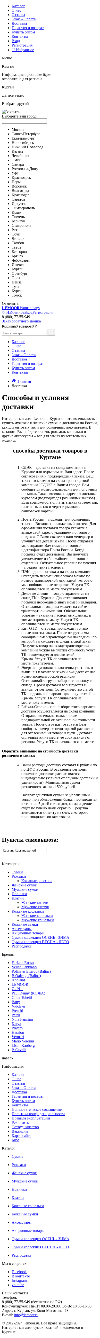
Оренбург (20, 273)
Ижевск (18, 265)
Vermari (18, 1037)
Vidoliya (18, 1006)
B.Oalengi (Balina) (26, 976)
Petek (16, 1015)
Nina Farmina (22, 1019)
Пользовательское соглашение (37, 1109)
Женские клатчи (34, 902)
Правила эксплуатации (31, 1118)
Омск (16, 160)
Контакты (20, 36)
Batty (16, 1002)
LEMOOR (20, 984)
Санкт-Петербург (26, 134)
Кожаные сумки (25, 924)
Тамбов (18, 243)
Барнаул (18, 221)
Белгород (19, 252)
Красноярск (21, 177)
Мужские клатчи (35, 907)
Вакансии (20, 1131)
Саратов (18, 199)
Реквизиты (21, 1122)
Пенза (17, 282)
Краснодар (20, 195)
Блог (15, 1140)
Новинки (19, 894)
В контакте (21, 1276)
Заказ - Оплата (24, 19)
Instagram (19, 1280)
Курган (18, 269)
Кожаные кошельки (28, 911)
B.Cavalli (19, 1050)
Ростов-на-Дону (25, 169)
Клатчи (18, 898)
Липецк (18, 238)
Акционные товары (28, 933)
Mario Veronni (23, 1041)
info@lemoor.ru (26, 1315)
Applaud (18, 980)
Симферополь (23, 208)
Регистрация (22, 45)
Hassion (18, 1032)
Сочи (16, 234)
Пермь (17, 182)
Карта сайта (21, 1136)
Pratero (17, 1028)
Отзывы (18, 15)
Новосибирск (23, 143)
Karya (16, 1024)
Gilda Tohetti (22, 997)
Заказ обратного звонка (21, 321)
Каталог (18, 6)
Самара (18, 164)
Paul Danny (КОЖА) (28, 993)
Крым (16, 212)
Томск (17, 295)
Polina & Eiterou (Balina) (31, 971)
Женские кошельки (37, 916)
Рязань (17, 230)
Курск (17, 291)
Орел (16, 278)
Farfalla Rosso (23, 963)
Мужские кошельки (37, 920)
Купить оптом (23, 32)
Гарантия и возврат (28, 28)
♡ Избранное (23, 50)
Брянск (17, 256)
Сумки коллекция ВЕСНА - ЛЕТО (40, 942)
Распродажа (21, 946)
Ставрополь (21, 225)
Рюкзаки (19, 876)
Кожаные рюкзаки (36, 881)
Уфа (15, 173)
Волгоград (20, 190)
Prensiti (17, 1011)
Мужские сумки (25, 889)
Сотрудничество (25, 1127)
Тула (15, 286)
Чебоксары (21, 260)
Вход (16, 41)
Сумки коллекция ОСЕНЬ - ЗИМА (40, 937)
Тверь (16, 247)
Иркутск (19, 204)
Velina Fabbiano (24, 967)
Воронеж (19, 186)
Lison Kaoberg (23, 1045)
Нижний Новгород (27, 147)
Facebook (19, 1272)
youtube (18, 1285)
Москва (18, 129)
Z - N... (17, 989)
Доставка (19, 23)
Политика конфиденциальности (38, 1114)
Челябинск (20, 156)
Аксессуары (22, 929)
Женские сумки (24, 885)
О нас (16, 10)
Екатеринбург (23, 138)
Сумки (17, 872)
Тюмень (18, 217)
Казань (17, 151)
